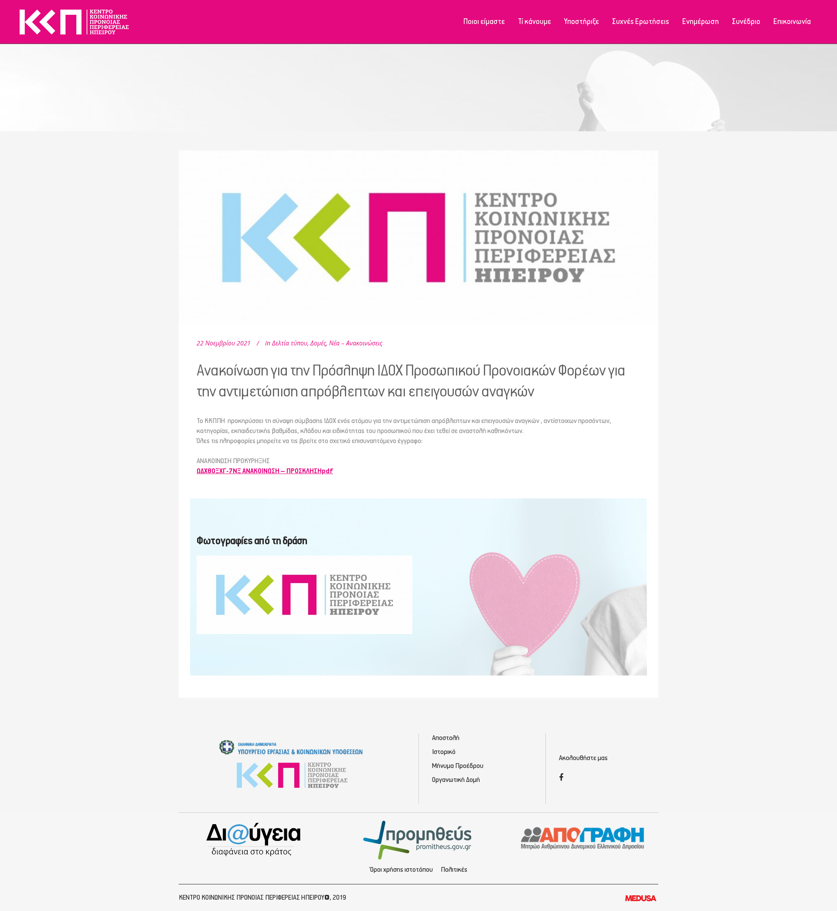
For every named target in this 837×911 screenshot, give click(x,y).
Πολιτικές (454, 870)
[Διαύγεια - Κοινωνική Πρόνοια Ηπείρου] (254, 839)
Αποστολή (445, 738)
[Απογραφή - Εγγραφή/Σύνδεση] (582, 837)
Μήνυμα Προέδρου (457, 766)
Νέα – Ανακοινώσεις (355, 343)
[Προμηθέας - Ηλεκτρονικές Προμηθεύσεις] (418, 839)
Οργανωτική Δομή (456, 780)
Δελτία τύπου (289, 343)
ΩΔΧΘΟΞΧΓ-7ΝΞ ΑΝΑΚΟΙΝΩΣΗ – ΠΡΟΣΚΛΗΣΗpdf (265, 471)
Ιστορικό (444, 752)
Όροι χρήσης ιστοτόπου (401, 870)
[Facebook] (561, 778)
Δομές (318, 343)
